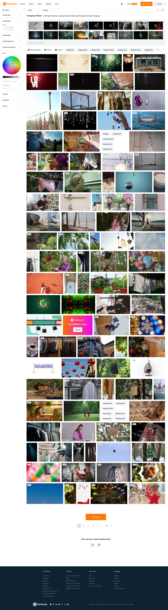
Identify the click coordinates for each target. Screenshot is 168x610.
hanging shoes (107, 144)
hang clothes (107, 413)
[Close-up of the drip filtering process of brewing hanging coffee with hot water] (32, 347)
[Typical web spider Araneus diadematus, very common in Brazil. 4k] (114, 452)
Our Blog (91, 583)
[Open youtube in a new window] (67, 604)
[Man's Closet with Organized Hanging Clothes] (58, 347)
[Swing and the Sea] (148, 120)
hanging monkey (108, 139)
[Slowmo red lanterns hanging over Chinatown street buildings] (78, 368)
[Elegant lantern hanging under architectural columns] (70, 283)
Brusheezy (46, 576)
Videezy (45, 581)
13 (106, 526)
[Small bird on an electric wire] (42, 241)
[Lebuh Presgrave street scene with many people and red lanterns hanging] (148, 431)
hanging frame (120, 413)
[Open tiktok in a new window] (62, 604)
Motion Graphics (36, 50)
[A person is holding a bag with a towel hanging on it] (114, 100)
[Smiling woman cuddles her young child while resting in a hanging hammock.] (113, 221)
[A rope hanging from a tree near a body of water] (63, 81)
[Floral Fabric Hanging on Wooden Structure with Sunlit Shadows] (85, 161)
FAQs (90, 576)
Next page (95, 517)
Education (46, 586)
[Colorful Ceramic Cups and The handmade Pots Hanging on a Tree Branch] (53, 161)
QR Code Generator (48, 596)
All (5, 25)
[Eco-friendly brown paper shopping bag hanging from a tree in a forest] (134, 389)
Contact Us (92, 578)
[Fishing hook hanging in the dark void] (84, 81)
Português (117, 581)
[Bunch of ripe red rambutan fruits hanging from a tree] (148, 472)
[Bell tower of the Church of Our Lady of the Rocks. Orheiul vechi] (150, 202)
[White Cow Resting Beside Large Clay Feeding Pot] (43, 221)
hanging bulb (117, 134)
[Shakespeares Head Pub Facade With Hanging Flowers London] (96, 347)
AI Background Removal (50, 593)
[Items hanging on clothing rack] (148, 100)
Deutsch (116, 583)
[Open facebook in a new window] (51, 604)
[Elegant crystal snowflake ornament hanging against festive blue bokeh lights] (147, 325)
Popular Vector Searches (73, 583)
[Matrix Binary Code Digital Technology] (79, 120)
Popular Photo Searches (73, 586)
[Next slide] (162, 50)
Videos (39, 4)
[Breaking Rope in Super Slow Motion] (42, 63)
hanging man (149, 50)
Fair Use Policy (130, 604)
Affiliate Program (71, 581)
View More (156, 35)
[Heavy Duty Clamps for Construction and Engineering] (147, 141)
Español (116, 578)
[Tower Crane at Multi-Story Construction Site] (32, 261)
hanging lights (82, 50)
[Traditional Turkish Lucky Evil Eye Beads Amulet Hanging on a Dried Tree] (114, 120)
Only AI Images (9, 27)
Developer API (47, 588)
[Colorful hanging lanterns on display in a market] (147, 261)
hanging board (107, 149)
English (116, 576)
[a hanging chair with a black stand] (148, 368)
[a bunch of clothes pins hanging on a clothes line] (117, 161)
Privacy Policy (121, 604)
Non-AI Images (9, 29)
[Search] (158, 10)
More (56, 4)
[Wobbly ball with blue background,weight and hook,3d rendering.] (134, 182)
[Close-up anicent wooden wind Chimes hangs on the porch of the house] (111, 325)
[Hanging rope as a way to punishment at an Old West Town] (78, 100)
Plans (128, 4)
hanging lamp (122, 50)
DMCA (68, 578)
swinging (105, 134)
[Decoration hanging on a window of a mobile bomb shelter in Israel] (75, 202)
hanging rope (95, 50)
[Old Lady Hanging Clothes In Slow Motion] (45, 182)
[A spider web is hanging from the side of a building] (83, 261)
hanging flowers (136, 50)
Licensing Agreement (72, 576)
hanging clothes (109, 50)
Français (116, 586)
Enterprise (46, 583)
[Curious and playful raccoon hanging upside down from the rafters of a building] (147, 411)
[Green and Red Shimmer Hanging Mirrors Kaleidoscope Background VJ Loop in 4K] (78, 304)
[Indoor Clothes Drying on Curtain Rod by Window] (113, 472)
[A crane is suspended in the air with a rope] (43, 100)
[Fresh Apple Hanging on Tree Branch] (113, 431)
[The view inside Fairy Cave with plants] (108, 182)
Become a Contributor (95, 586)
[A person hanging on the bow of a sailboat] (148, 221)
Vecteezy (45, 578)
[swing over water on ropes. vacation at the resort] (149, 161)
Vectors (22, 4)
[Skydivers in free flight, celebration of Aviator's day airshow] (150, 241)
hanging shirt (107, 418)
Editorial (48, 4)
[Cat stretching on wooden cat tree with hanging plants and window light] (44, 411)
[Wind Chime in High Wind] (117, 241)
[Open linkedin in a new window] (56, 604)
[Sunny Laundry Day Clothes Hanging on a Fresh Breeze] (44, 141)
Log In (159, 4)
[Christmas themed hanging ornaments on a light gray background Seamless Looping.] (83, 493)
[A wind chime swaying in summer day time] (117, 81)
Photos (31, 4)
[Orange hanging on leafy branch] (121, 347)
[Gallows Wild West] (95, 241)
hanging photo (107, 403)
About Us (91, 581)
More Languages (119, 588)
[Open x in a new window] (65, 604)
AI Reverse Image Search (50, 591)
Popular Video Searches (73, 588)
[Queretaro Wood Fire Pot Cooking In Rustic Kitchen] (82, 141)
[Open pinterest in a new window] (59, 604)
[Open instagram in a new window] (53, 604)
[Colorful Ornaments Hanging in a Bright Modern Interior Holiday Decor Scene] (147, 493)
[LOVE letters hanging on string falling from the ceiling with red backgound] (42, 81)
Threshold (6, 85)
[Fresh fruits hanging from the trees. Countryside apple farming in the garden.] (58, 261)
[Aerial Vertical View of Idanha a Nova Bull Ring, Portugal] (159, 182)
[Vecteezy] (10, 4)
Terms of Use (112, 604)
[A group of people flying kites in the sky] (45, 493)
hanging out (70, 50)
